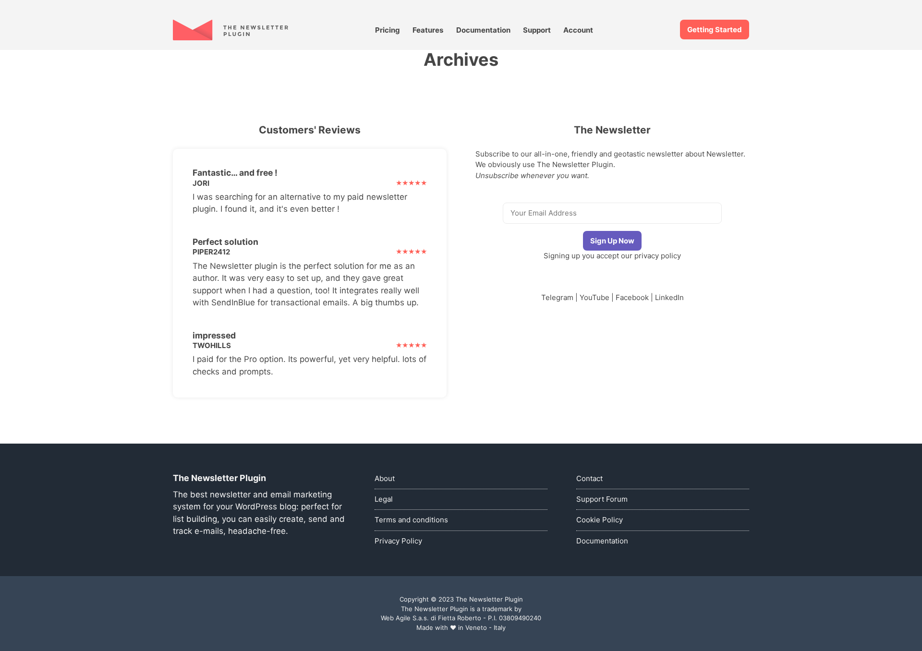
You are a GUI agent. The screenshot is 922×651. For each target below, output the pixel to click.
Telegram (557, 297)
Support (537, 30)
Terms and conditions (411, 519)
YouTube (594, 297)
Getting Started (714, 29)
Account (578, 30)
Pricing (387, 30)
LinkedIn (669, 297)
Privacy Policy (398, 540)
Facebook (632, 297)
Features (427, 30)
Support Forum (602, 499)
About (385, 478)
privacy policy (657, 255)
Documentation (483, 30)
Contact (589, 478)
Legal (384, 499)
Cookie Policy (599, 519)
